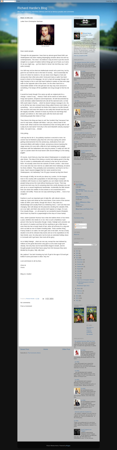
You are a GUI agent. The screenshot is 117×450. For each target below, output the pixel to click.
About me (76, 234)
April (78, 278)
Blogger (68, 445)
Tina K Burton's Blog (82, 196)
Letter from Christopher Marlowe (85, 279)
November (80, 262)
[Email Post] (43, 298)
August (79, 268)
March (79, 288)
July (78, 271)
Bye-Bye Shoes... (80, 205)
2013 (77, 296)
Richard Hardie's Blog (32, 8)
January (79, 293)
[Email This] (46, 299)
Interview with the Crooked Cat (83, 133)
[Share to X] (49, 299)
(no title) (83, 71)
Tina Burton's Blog (79, 218)
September (80, 266)
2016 (77, 253)
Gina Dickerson (80, 189)
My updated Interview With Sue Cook (85, 62)
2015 (77, 255)
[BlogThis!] (48, 299)
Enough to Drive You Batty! (82, 198)
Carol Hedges (80, 184)
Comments (79, 227)
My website (90, 334)
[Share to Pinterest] (53, 299)
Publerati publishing (89, 331)
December (80, 259)
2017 (77, 251)
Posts (77, 224)
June (78, 273)
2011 (77, 300)
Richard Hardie (87, 33)
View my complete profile (80, 55)
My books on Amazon (90, 328)
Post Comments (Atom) (34, 353)
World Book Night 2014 (83, 285)
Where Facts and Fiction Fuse (84, 209)
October (79, 264)
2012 (77, 298)
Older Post (66, 349)
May (78, 275)
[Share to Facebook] (51, 299)
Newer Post (24, 349)
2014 (77, 257)
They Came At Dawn (81, 185)
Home (45, 349)
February (79, 290)
